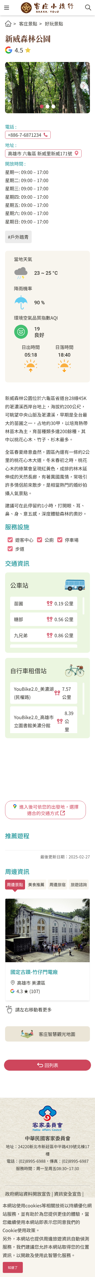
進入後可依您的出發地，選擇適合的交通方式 (49, 809)
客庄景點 (28, 23)
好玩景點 (54, 23)
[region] (47, 622)
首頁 (8, 23)
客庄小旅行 (47, 7)
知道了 (13, 1267)
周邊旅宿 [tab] (57, 884)
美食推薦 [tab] (36, 884)
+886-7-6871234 (24, 134)
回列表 (51, 1065)
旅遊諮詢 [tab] (79, 884)
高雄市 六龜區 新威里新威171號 (40, 153)
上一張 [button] (11, 86)
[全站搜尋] (88, 7)
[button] (6, 7)
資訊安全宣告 (67, 1193)
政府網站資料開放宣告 (28, 1193)
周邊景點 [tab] (15, 884)
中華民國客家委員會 (47, 1118)
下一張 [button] (83, 86)
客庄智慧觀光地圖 (57, 1034)
